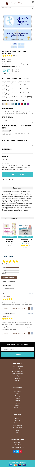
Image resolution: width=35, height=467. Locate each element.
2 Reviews (16, 56)
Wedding (17, 405)
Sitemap (17, 432)
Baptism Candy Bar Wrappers (26, 240)
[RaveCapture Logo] (7, 256)
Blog (17, 430)
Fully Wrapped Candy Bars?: (15, 78)
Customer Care (17, 369)
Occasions (17, 403)
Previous (30, 218)
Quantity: (5, 156)
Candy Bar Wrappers (17, 366)
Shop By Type (17, 407)
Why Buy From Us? (17, 427)
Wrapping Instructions (17, 371)
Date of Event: (7, 149)
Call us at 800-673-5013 (17, 447)
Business (17, 398)
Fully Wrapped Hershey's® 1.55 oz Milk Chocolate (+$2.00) (18, 85)
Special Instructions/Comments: (14, 140)
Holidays (17, 400)
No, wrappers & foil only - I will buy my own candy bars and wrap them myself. (17, 81)
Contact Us (17, 418)
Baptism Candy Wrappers (9, 240)
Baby (17, 393)
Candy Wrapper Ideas (17, 373)
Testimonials (17, 423)
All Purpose (17, 391)
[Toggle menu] (2, 2)
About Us (17, 420)
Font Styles (17, 376)
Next (32, 218)
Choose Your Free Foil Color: (13, 101)
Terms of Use (17, 380)
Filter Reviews (7, 285)
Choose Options (9, 237)
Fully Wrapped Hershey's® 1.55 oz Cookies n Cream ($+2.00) (18, 93)
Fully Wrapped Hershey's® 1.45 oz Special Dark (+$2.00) (17, 89)
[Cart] (33, 2)
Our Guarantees (17, 425)
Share (5, 308)
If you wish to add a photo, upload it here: (16, 127)
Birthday (17, 396)
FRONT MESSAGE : (8, 108)
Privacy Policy (17, 378)
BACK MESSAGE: (7, 117)
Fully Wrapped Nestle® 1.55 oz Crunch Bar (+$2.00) (18, 97)
